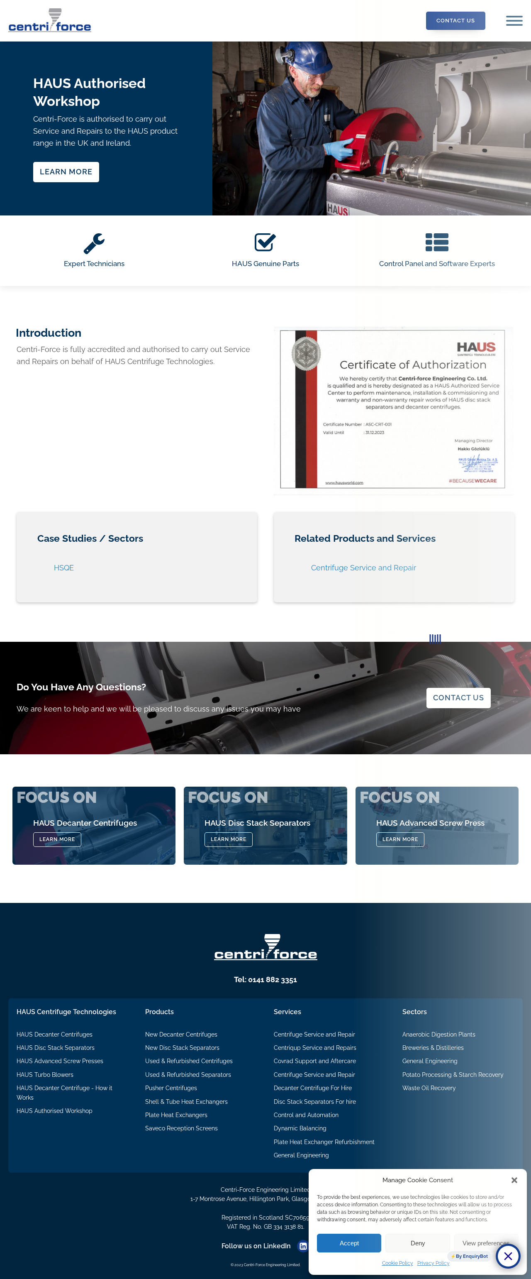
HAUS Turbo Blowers (45, 1074)
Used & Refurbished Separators (188, 1074)
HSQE (64, 567)
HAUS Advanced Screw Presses (60, 1061)
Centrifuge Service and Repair (314, 1034)
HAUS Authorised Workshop (55, 1111)
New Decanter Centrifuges (181, 1034)
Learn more (66, 171)
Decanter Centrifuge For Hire (313, 1088)
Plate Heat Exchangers (176, 1115)
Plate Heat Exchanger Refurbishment (324, 1142)
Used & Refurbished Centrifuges (189, 1061)
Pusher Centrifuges (171, 1088)
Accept (349, 1243)
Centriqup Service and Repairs (315, 1047)
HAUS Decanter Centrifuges (55, 1034)
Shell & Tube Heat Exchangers (186, 1101)
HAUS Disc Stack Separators (56, 1047)
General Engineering (301, 1155)
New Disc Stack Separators (182, 1047)
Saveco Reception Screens (181, 1128)
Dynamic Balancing (300, 1128)
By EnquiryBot (472, 1256)
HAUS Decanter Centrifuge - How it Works (64, 1092)
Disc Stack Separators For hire (315, 1101)
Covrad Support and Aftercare (315, 1061)
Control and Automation (306, 1115)
